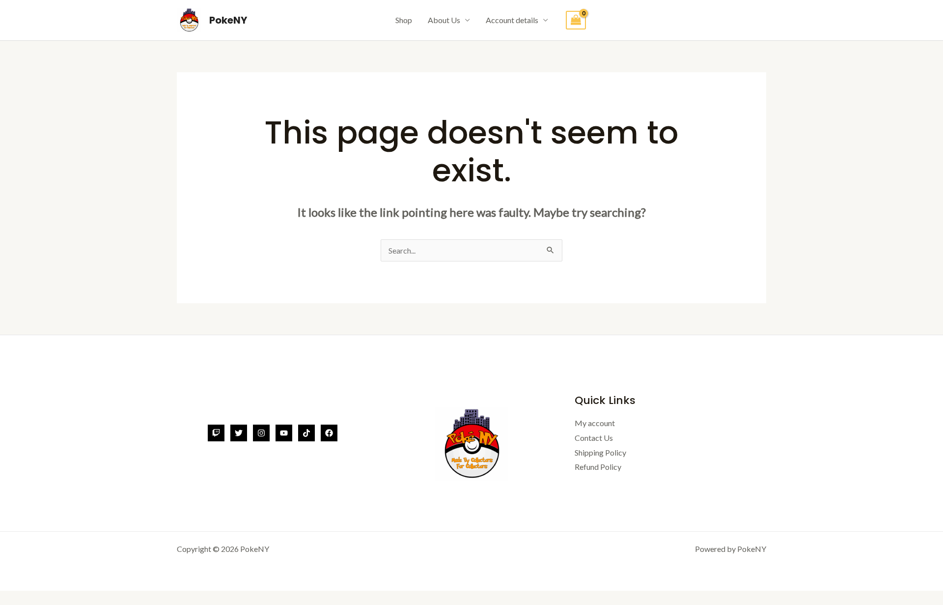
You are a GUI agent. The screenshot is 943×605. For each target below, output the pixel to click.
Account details (512, 20)
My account (595, 423)
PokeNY (228, 20)
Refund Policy (598, 466)
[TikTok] (306, 433)
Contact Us (594, 437)
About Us (444, 20)
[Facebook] (329, 433)
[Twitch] (216, 433)
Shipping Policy (600, 452)
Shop (403, 20)
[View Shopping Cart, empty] (576, 20)
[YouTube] (284, 433)
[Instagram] (261, 433)
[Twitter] (238, 433)
